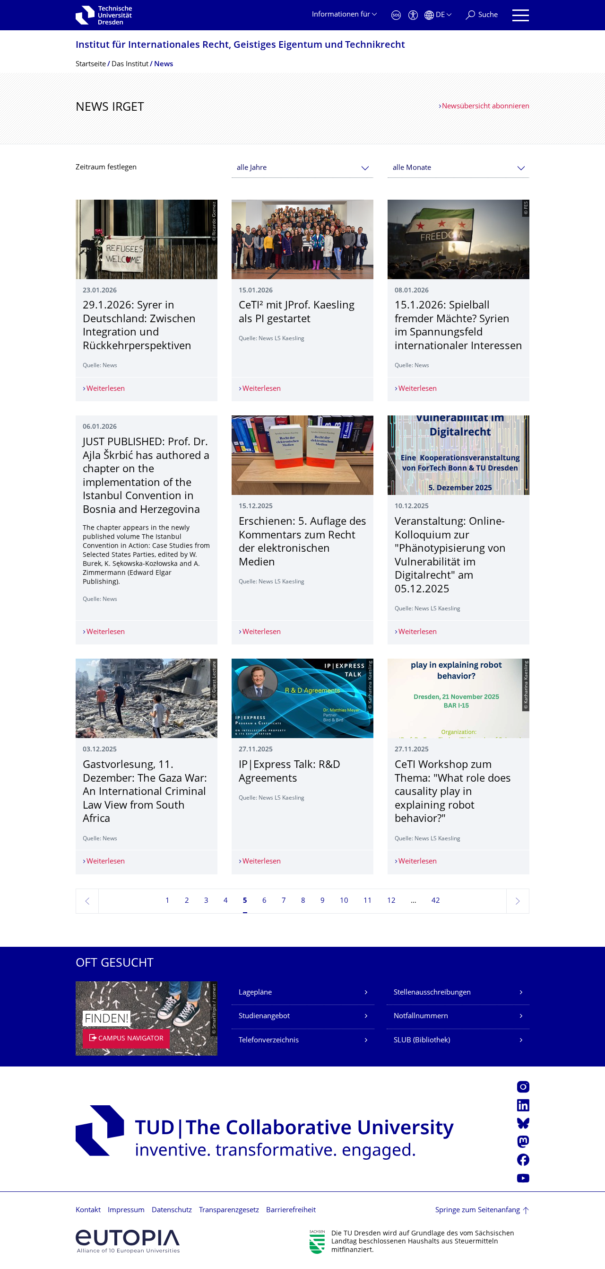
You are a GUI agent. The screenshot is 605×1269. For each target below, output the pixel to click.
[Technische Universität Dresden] (104, 15)
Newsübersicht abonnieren (485, 106)
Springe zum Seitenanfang (477, 1210)
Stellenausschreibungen (432, 992)
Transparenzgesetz (229, 1210)
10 (344, 901)
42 (436, 901)
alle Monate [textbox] (412, 168)
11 (367, 901)
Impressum (126, 1210)
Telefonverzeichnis (269, 1040)
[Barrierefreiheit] (413, 15)
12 (391, 901)
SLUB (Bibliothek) (422, 1040)
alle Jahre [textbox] (252, 168)
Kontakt (88, 1210)
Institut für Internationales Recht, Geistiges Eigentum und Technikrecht (240, 45)
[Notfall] (396, 15)
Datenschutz (172, 1210)
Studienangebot (264, 1016)
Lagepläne (255, 992)
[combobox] (302, 168)
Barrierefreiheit (291, 1210)
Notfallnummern (421, 1016)
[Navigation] (520, 15)
